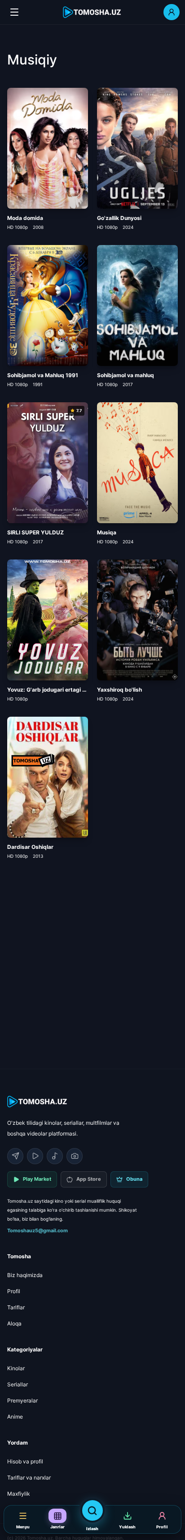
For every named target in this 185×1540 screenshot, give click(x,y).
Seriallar (17, 1384)
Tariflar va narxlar (29, 1477)
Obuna (134, 1179)
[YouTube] (35, 1156)
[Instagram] (74, 1156)
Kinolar (16, 1368)
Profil (13, 1291)
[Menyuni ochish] (14, 12)
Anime (15, 1416)
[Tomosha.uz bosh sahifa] (92, 12)
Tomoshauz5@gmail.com (37, 1230)
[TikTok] (55, 1156)
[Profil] (171, 12)
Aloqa (14, 1323)
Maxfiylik (18, 1493)
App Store (88, 1179)
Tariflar (16, 1307)
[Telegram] (15, 1156)
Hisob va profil (25, 1461)
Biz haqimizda (25, 1275)
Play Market (37, 1179)
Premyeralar (22, 1400)
